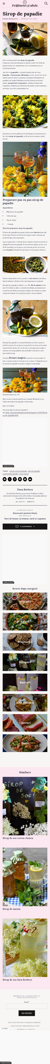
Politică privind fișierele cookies (24, 1022)
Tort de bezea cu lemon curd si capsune (25, 518)
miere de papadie (34, 471)
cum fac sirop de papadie (18, 471)
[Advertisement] (25, 442)
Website (30, 502)
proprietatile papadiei (10, 474)
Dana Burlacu (10, 19)
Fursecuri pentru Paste (25, 513)
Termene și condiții (26, 1029)
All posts (20, 502)
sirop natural (24, 474)
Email (26, 1002)
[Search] (46, 3)
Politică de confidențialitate (25, 1026)
